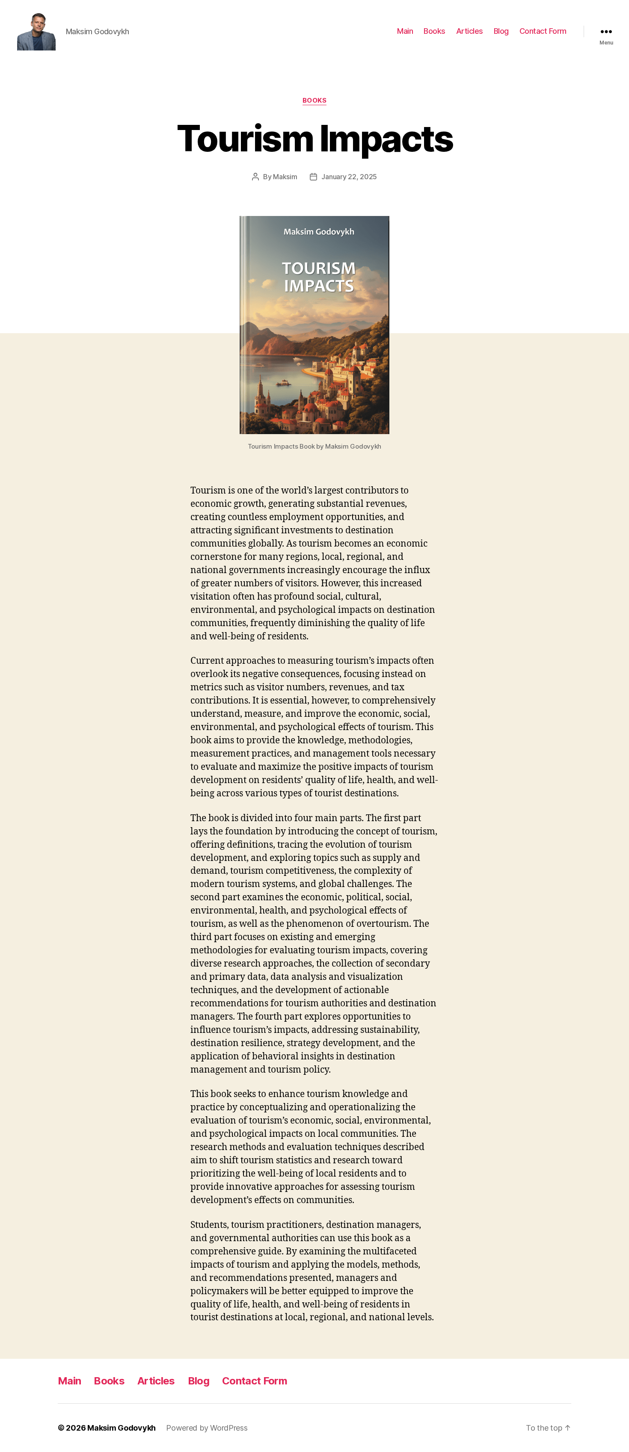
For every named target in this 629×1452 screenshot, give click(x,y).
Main (405, 31)
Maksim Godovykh (121, 1427)
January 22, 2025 (349, 176)
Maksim (285, 176)
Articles (469, 31)
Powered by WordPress (207, 1427)
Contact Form (543, 31)
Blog (501, 31)
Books (434, 31)
